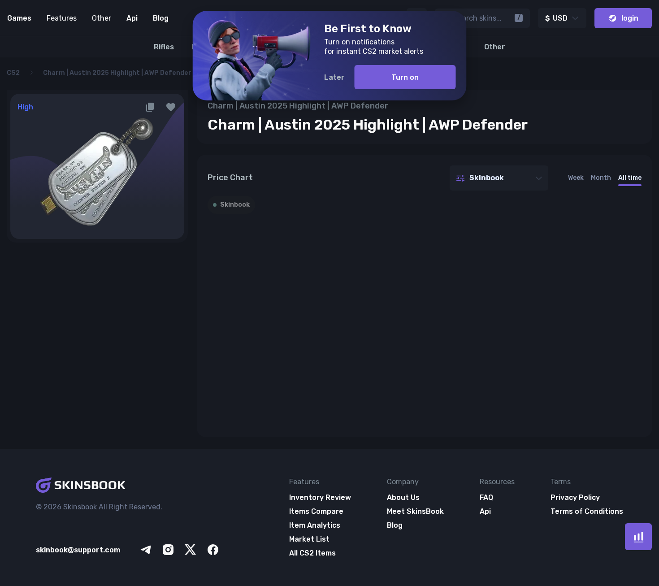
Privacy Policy (575, 497)
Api (132, 18)
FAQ (486, 497)
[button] (171, 107)
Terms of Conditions (587, 511)
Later (334, 77)
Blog (161, 18)
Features (62, 18)
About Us (403, 497)
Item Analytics (314, 525)
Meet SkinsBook (415, 511)
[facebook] (213, 549)
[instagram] (168, 549)
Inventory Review (320, 497)
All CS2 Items (312, 553)
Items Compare (316, 511)
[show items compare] (638, 536)
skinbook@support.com (78, 550)
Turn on (405, 77)
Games (19, 18)
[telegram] (145, 549)
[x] (190, 549)
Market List (309, 539)
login (629, 18)
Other (101, 18)
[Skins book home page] (128, 486)
